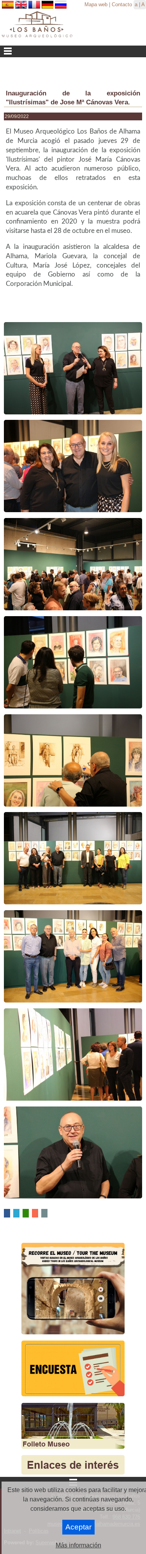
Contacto (122, 4)
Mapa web (95, 4)
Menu (73, 51)
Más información (78, 1545)
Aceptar (78, 1527)
